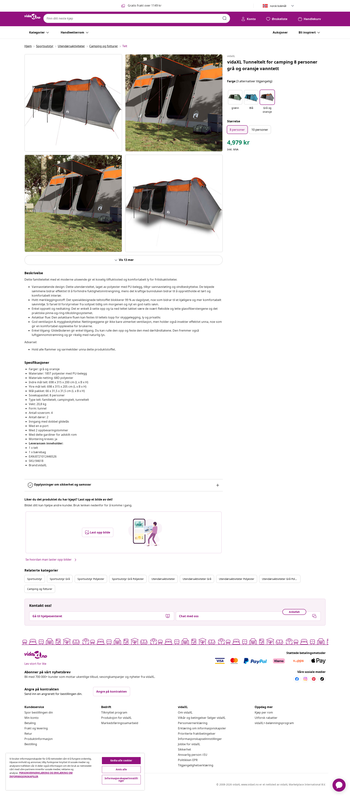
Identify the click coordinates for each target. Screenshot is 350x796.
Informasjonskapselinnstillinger (200, 739)
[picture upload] (145, 532)
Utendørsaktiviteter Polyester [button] (236, 579)
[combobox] (136, 18)
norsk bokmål (278, 6)
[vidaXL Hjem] (32, 16)
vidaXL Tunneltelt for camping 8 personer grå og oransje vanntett (272, 65)
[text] (238, 143)
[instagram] (305, 679)
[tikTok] (322, 679)
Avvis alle (121, 769)
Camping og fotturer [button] (39, 589)
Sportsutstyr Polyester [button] (90, 579)
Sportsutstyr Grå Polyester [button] (128, 579)
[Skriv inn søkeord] (225, 18)
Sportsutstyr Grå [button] (60, 579)
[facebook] (297, 679)
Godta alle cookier (121, 760)
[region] (75, 771)
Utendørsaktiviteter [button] (163, 579)
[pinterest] (314, 679)
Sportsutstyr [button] (34, 579)
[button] (141, 5)
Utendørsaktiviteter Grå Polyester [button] (281, 579)
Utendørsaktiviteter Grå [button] (197, 579)
